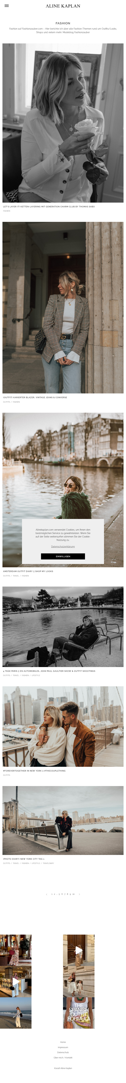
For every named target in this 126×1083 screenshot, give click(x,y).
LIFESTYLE (36, 675)
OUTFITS (6, 402)
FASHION (6, 211)
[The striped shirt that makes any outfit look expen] (16, 981)
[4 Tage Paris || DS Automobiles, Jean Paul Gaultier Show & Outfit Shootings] (63, 626)
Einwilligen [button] (63, 556)
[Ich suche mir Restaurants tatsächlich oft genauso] (16, 950)
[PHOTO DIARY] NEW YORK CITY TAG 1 (23, 859)
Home (63, 1042)
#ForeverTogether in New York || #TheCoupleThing (34, 771)
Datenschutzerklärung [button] (63, 546)
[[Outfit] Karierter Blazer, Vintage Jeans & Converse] (63, 307)
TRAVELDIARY (48, 863)
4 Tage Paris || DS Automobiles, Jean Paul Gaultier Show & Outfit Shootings (49, 671)
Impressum (63, 1047)
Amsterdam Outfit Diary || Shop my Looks (28, 571)
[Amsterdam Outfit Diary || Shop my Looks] (63, 489)
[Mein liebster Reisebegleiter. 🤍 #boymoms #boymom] (78, 981)
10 (73, 894)
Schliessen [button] (86, 523)
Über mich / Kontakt (63, 1058)
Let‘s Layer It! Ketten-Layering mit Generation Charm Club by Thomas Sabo (49, 207)
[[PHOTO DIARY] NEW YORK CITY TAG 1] (63, 820)
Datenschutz (63, 1052)
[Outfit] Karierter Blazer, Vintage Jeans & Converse (35, 397)
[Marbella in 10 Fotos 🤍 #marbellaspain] (16, 1013)
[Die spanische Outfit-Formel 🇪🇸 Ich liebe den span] (78, 1013)
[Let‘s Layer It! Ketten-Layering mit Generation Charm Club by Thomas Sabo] (63, 122)
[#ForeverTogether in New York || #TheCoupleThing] (63, 726)
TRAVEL (16, 576)
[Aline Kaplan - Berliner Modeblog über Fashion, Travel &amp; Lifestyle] (63, 6)
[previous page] (46, 894)
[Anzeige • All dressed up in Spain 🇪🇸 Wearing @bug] (78, 950)
